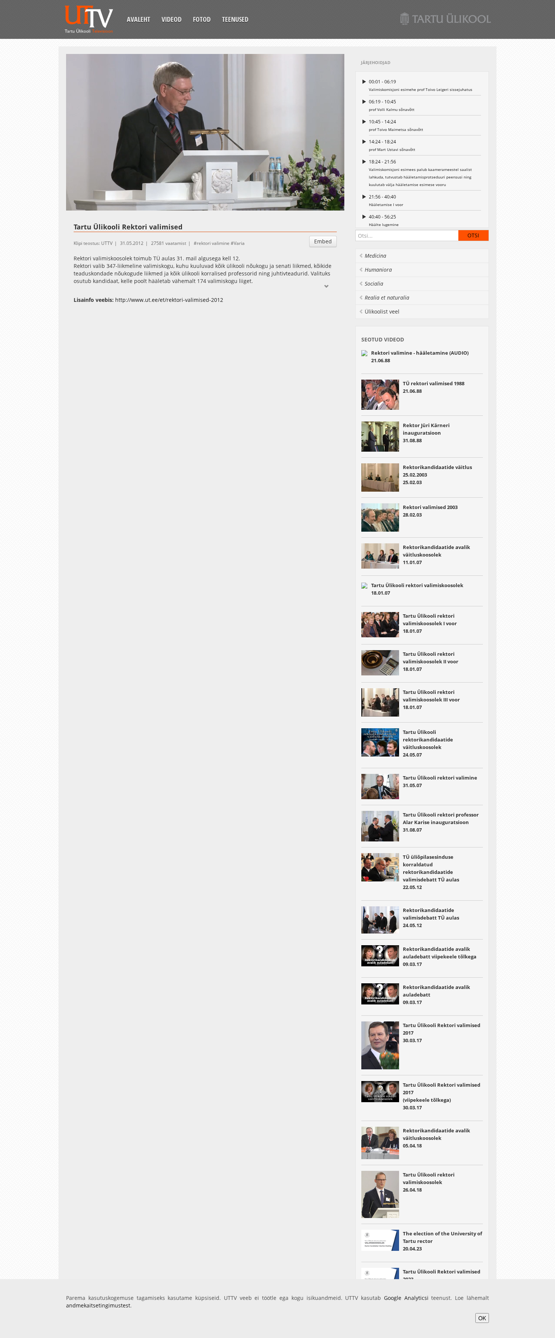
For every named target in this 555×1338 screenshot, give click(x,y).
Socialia (374, 283)
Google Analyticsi (406, 1297)
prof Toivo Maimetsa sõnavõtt (396, 125)
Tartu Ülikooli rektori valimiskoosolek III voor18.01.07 (431, 700)
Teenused (235, 19)
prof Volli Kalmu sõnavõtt (392, 105)
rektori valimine (213, 243)
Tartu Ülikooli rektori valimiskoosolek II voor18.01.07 (430, 661)
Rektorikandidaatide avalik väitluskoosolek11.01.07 (436, 555)
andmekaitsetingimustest (98, 1305)
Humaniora (378, 269)
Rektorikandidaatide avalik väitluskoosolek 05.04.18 (436, 1138)
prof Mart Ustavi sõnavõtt (392, 145)
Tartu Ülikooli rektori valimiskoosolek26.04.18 (429, 1182)
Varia (239, 243)
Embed (323, 241)
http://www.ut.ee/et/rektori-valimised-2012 (169, 299)
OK (482, 1318)
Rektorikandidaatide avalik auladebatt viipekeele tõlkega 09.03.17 (439, 956)
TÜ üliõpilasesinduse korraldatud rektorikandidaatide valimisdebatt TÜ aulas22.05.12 (431, 872)
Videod (172, 19)
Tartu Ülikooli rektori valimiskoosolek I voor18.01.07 (430, 623)
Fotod (202, 19)
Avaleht (138, 19)
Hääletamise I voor (386, 200)
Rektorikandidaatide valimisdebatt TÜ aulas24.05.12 (431, 918)
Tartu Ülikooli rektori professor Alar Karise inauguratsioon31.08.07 (441, 822)
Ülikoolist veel (382, 311)
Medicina (375, 255)
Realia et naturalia (387, 297)
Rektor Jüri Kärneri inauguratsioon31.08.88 (426, 433)
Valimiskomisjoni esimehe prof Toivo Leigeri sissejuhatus (420, 85)
